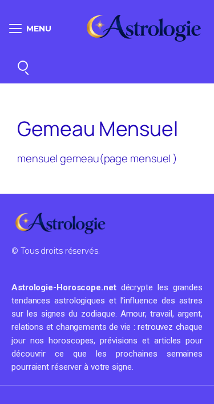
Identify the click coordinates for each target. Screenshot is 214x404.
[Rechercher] (23, 65)
